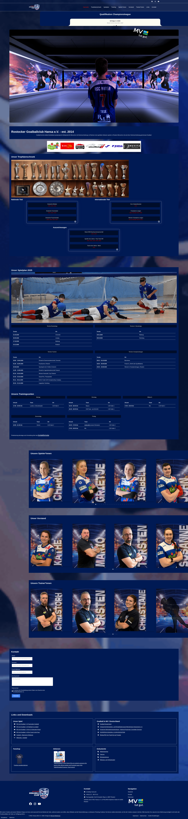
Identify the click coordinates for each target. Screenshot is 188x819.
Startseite (130, 791)
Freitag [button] (94, 416)
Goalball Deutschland (105, 724)
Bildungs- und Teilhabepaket (107, 759)
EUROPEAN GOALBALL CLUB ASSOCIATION (112, 732)
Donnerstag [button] (38, 416)
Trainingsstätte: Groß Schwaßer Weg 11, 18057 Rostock (100, 797)
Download (130, 797)
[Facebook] (152, 1)
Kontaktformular (43, 435)
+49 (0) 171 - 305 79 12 (92, 794)
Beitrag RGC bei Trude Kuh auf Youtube (110, 735)
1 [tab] (109, 569)
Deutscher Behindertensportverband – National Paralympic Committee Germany (121, 729)
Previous (34, 481)
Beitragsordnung (104, 757)
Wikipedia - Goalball (21, 737)
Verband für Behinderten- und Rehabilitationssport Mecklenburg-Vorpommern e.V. (121, 727)
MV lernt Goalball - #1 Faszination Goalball (27, 724)
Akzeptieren (4, 817)
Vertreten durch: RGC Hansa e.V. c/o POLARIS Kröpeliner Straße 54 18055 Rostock (103, 800)
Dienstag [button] (94, 397)
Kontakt (130, 794)
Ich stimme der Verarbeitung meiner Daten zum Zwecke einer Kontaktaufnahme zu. (29, 691)
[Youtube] (39, 803)
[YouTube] (158, 1)
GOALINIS (87, 425)
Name (14, 655)
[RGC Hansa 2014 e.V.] (34, 7)
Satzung (102, 754)
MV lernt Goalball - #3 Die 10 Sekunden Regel (28, 729)
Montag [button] (38, 397)
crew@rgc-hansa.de (91, 791)
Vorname (14, 662)
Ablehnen (11, 817)
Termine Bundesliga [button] (52, 326)
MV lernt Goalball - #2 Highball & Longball (27, 727)
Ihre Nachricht (16, 676)
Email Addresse (16, 669)
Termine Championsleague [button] (136, 351)
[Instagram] (155, 1)
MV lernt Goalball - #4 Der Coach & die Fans (28, 732)
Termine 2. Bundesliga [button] (136, 326)
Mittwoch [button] (149, 397)
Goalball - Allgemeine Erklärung (24, 735)
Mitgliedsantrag (104, 751)
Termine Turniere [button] (52, 351)
